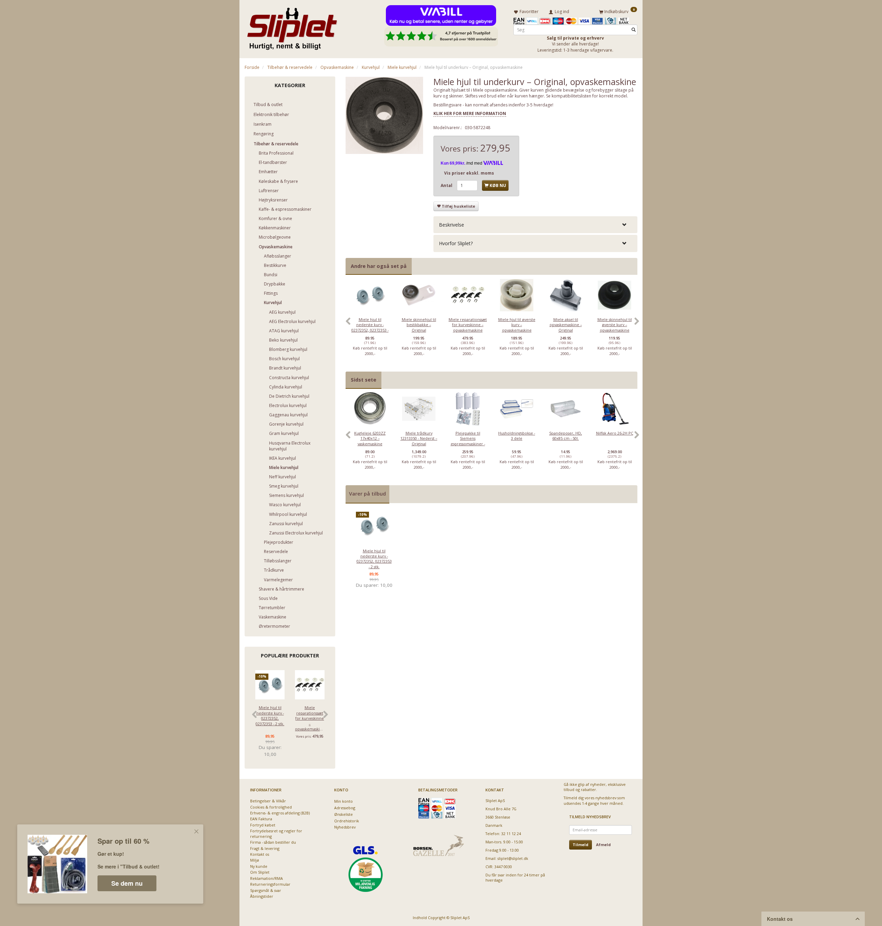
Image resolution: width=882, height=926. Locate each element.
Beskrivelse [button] (451, 225)
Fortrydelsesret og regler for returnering (276, 833)
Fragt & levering (264, 848)
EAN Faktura (261, 818)
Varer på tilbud (367, 493)
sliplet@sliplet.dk (513, 858)
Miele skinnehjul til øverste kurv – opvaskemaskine (614, 325)
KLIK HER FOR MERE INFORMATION (469, 113)
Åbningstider (261, 896)
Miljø (254, 860)
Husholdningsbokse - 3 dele (516, 435)
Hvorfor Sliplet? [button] (456, 243)
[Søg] (634, 30)
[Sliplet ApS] (292, 26)
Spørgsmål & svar (265, 890)
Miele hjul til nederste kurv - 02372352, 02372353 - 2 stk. (270, 715)
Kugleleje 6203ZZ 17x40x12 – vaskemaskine (370, 438)
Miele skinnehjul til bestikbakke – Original (419, 325)
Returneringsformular (270, 884)
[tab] (535, 225)
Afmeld (603, 844)
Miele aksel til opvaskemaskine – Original (566, 325)
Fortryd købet (262, 825)
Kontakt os (259, 854)
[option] (370, 325)
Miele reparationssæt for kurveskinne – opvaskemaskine (309, 718)
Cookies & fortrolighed (271, 807)
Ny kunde (258, 866)
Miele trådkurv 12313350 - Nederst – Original (418, 438)
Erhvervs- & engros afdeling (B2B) (280, 812)
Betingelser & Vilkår (268, 800)
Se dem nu (127, 883)
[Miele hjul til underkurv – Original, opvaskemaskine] (384, 115)
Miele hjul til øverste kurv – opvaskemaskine (516, 325)
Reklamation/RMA (266, 878)
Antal (447, 185)
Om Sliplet (259, 872)
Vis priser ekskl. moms (469, 173)
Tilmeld (580, 844)
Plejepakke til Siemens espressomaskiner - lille (468, 440)
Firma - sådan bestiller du (273, 842)
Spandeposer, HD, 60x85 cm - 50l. (565, 435)
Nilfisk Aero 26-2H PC (614, 433)
